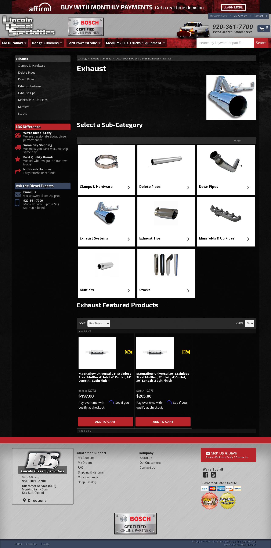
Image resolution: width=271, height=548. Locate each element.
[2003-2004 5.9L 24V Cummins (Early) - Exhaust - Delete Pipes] (166, 162)
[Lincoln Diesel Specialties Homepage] (29, 26)
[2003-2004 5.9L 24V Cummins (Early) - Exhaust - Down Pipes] (226, 162)
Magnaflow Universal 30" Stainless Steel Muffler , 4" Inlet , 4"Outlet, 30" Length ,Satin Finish (162, 377)
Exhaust (22, 59)
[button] (232, 43)
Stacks (144, 290)
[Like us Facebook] (206, 475)
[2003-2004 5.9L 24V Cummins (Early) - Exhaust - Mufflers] (106, 265)
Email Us (29, 192)
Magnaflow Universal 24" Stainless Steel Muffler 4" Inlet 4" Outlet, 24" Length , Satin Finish (105, 377)
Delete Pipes (149, 187)
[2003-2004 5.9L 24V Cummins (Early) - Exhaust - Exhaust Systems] (106, 213)
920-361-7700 (232, 26)
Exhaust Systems (94, 238)
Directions (37, 500)
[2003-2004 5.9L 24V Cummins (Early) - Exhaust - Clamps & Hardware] (106, 162)
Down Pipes (208, 187)
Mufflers (87, 290)
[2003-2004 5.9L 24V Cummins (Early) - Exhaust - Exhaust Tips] (166, 213)
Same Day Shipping (37, 145)
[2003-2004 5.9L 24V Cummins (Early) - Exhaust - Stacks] (166, 265)
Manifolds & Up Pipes (216, 238)
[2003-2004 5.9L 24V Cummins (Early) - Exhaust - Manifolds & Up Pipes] (226, 213)
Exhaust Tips (149, 238)
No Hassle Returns (37, 169)
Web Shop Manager (246, 544)
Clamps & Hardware (96, 187)
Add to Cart (105, 421)
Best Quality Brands (38, 157)
